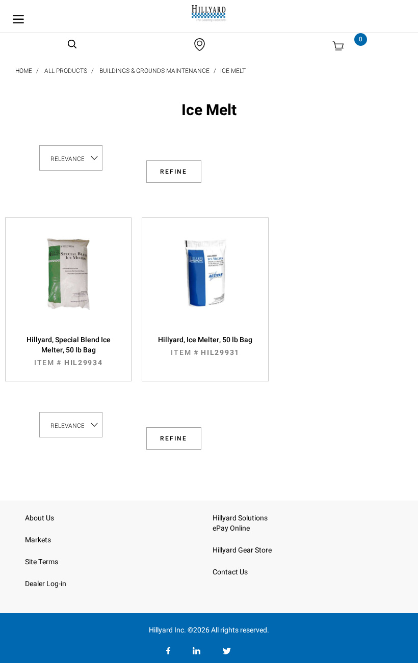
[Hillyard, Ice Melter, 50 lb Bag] (205, 284)
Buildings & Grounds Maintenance (154, 70)
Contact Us (230, 572)
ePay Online (231, 528)
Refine (173, 171)
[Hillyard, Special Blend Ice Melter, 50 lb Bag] (68, 284)
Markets (38, 540)
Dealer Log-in (45, 583)
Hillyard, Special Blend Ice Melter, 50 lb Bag (69, 351)
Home (23, 70)
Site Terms (41, 562)
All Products (65, 70)
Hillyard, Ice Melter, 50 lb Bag (205, 346)
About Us (39, 518)
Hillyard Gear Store (242, 550)
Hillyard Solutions (240, 518)
